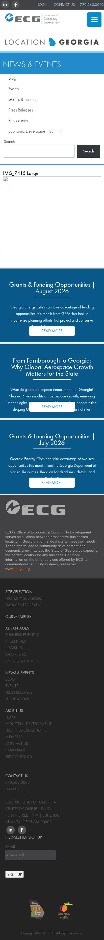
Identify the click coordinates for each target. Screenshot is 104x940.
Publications (18, 120)
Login (43, 4)
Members (13, 737)
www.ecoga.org (17, 569)
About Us (14, 710)
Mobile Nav (94, 19)
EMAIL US (12, 789)
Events (13, 89)
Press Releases (20, 110)
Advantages (17, 628)
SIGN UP (14, 874)
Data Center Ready (23, 605)
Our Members (18, 616)
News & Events (32, 64)
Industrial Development (28, 723)
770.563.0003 (92, 4)
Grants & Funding (23, 99)
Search (9, 141)
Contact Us (64, 4)
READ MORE (52, 330)
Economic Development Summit (34, 131)
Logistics (14, 648)
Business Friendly (22, 634)
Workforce (16, 654)
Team (10, 717)
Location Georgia (32, 21)
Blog (12, 78)
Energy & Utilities (22, 661)
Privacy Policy (18, 756)
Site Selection (60, 31)
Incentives (15, 641)
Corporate (15, 750)
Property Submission (25, 598)
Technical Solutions (25, 730)
